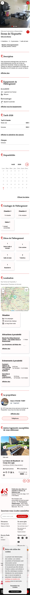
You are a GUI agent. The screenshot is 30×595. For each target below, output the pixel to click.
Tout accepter (15, 591)
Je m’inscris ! (22, 516)
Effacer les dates (23, 197)
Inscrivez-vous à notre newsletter (15, 511)
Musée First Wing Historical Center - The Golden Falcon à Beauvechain (11, 339)
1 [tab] (13, 27)
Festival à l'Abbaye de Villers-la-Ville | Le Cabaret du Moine (6, 367)
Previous (24, 480)
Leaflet (12, 310)
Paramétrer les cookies (15, 586)
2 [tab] (14, 27)
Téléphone (15, 418)
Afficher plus (5, 73)
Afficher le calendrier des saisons (12, 135)
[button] (15, 297)
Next (25, 447)
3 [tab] (15, 27)
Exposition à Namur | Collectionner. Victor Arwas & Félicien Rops (7, 377)
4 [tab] (17, 27)
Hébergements (2, 3)
